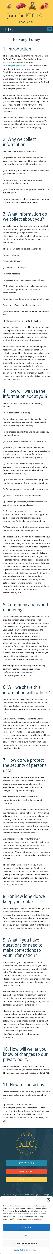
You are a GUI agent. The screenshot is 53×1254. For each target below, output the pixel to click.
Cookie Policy (19, 1250)
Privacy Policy (31, 1250)
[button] (48, 1199)
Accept (26, 1227)
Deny (26, 1235)
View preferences (26, 1243)
